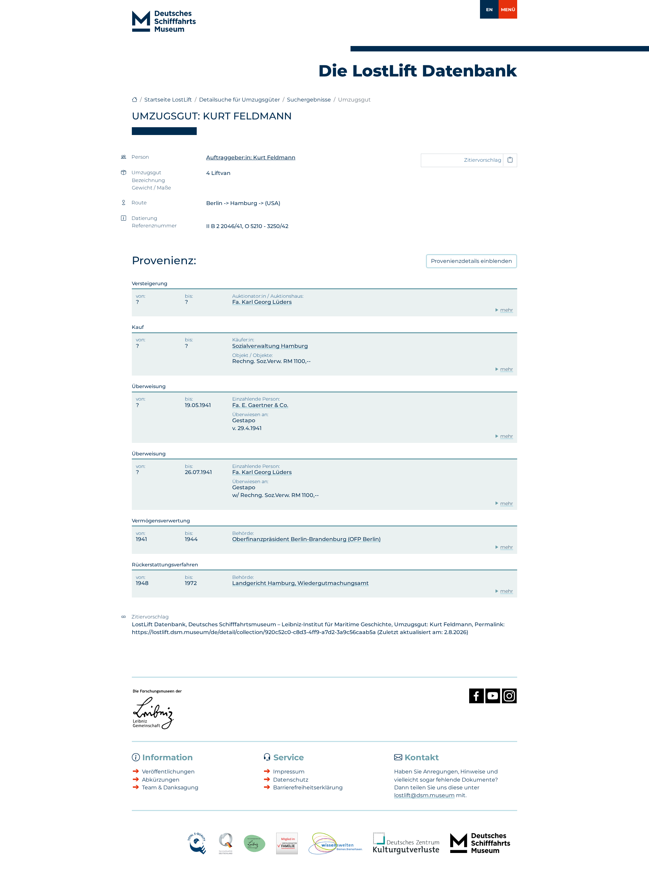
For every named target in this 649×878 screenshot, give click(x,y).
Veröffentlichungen (168, 771)
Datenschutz (290, 779)
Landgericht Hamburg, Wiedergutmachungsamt (300, 583)
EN (489, 9)
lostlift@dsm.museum (424, 795)
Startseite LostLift (168, 99)
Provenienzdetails (471, 261)
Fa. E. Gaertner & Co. (260, 405)
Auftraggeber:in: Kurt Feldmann (250, 157)
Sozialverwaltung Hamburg (270, 346)
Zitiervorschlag (482, 160)
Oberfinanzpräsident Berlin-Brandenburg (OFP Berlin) (306, 539)
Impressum (289, 771)
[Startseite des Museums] (134, 99)
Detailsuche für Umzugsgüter (239, 99)
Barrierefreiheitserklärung (308, 787)
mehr (506, 310)
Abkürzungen (160, 779)
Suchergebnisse (309, 99)
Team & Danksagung (170, 787)
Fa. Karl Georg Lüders (262, 302)
